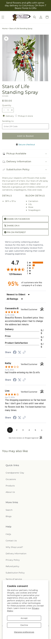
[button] (34, 17)
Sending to (12, 121)
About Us (10, 492)
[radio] (36, 262)
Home (5, 28)
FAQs (8, 534)
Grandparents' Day (15, 472)
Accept (24, 618)
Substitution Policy (15, 572)
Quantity (6, 105)
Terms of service (14, 579)
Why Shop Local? (14, 547)
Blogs (8, 516)
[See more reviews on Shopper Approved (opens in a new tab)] (24, 352)
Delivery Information (16, 553)
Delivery (10, 116)
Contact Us (11, 540)
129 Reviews (17, 274)
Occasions (11, 479)
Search (9, 510)
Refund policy (12, 566)
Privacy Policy (13, 560)
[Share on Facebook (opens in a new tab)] (14, 352)
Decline (24, 625)
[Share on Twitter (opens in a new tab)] (19, 352)
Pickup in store (25, 116)
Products (10, 485)
